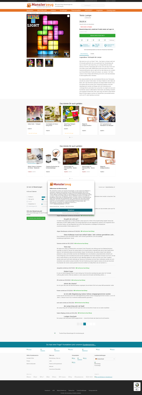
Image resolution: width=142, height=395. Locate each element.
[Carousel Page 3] (72, 137)
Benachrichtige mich (97, 35)
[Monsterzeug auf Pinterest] (74, 385)
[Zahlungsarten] (71, 350)
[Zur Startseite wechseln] (40, 5)
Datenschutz (71, 390)
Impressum (47, 390)
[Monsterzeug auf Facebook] (68, 385)
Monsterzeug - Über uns (54, 358)
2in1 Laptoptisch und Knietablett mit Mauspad (106, 124)
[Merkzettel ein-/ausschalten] (68, 55)
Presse (28, 361)
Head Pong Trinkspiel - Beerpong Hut (70, 124)
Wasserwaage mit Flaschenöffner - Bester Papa (70, 168)
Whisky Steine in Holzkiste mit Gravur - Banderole (34, 167)
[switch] (137, 389)
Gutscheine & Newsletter (54, 369)
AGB (54, 390)
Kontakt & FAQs (30, 358)
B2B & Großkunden (31, 363)
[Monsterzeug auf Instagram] (62, 385)
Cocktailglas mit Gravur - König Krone (52, 124)
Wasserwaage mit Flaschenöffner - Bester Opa (88, 168)
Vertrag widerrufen (93, 390)
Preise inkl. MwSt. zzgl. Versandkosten (86, 24)
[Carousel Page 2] (71, 137)
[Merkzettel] (108, 5)
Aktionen (51, 366)
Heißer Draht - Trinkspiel (34, 124)
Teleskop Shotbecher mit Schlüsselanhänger (52, 167)
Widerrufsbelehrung (61, 390)
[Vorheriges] (28, 36)
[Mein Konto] (112, 5)
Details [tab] (92, 53)
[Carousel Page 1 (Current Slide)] (69, 137)
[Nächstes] (68, 36)
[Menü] (140, 383)
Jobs (50, 361)
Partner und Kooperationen (55, 363)
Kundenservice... (89, 345)
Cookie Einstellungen (81, 390)
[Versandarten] (82, 361)
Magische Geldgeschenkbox (86, 124)
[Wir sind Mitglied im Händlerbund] (103, 377)
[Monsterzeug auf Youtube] (80, 385)
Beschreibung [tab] (84, 53)
